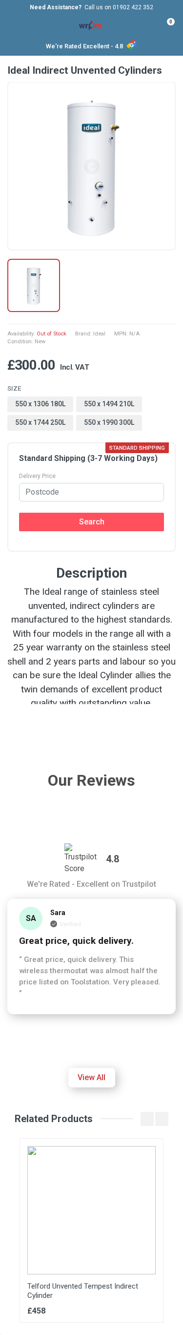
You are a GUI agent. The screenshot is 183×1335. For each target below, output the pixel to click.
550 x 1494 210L (109, 404)
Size (14, 388)
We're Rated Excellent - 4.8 (84, 46)
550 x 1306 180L (40, 404)
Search (91, 521)
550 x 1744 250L (40, 422)
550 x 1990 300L (109, 422)
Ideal (99, 334)
